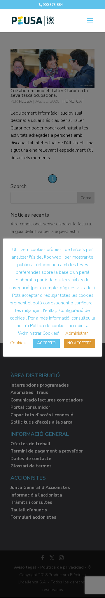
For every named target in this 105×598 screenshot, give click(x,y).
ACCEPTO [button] (46, 343)
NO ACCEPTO (79, 343)
